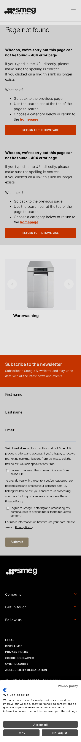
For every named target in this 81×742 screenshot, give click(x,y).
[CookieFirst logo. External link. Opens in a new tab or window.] (4, 690)
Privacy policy (68, 685)
